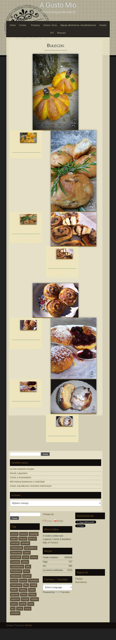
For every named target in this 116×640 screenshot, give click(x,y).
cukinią (25, 562)
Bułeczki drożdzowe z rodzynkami (62, 439)
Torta (19, 608)
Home (13, 25)
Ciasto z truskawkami (20, 477)
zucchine (15, 613)
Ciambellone (30, 548)
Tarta (30, 604)
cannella (25, 543)
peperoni (15, 599)
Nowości (61, 33)
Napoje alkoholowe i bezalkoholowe (78, 25)
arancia (23, 534)
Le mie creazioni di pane (22, 469)
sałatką (34, 599)
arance (14, 534)
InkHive (28, 625)
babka (14, 538)
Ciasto (27, 552)
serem (14, 604)
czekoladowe (17, 566)
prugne (25, 599)
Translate (65, 592)
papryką (14, 594)
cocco (25, 557)
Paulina (78, 578)
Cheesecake (16, 548)
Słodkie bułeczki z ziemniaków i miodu (26, 404)
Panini (32, 590)
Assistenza (81, 582)
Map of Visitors (50, 542)
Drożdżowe (16, 571)
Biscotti (32, 538)
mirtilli (33, 585)
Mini (26, 585)
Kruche (14, 580)
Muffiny (23, 590)
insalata (26, 576)
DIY (52, 33)
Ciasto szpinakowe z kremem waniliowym (30, 486)
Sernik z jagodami (18, 473)
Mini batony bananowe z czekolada (27, 481)
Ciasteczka (16, 552)
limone (23, 580)
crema (34, 557)
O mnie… (23, 25)
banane (23, 538)
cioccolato (15, 557)
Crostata (15, 562)
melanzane (16, 585)
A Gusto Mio (58, 5)
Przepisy (35, 25)
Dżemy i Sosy (50, 25)
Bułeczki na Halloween (26, 155)
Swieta (102, 25)
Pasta (23, 594)
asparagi (33, 534)
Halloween (16, 576)
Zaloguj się (48, 514)
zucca (27, 608)
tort (12, 608)
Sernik (22, 604)
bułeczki (15, 543)
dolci (28, 566)
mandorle (33, 580)
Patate (32, 594)
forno (26, 571)
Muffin (14, 590)
